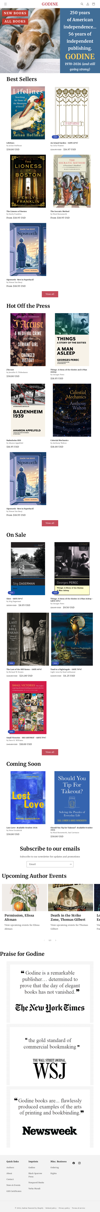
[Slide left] (44, 940)
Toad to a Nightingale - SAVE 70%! (66, 669)
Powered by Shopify (35, 1208)
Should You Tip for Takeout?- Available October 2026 (72, 829)
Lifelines (10, 143)
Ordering (55, 1167)
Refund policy (51, 1208)
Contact (10, 1179)
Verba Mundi (34, 1188)
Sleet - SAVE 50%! (15, 599)
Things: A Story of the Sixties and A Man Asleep (69, 371)
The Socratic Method (60, 211)
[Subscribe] (70, 864)
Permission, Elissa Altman (19, 917)
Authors (10, 1167)
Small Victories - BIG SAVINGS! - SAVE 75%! (26, 738)
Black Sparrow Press (35, 1175)
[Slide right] (56, 940)
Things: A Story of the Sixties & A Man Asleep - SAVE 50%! (72, 600)
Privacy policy (64, 1208)
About (9, 1173)
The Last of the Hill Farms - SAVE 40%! (24, 669)
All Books (15, 21)
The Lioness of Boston (17, 211)
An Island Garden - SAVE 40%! (64, 143)
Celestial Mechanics (59, 440)
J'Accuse (10, 370)
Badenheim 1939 (14, 440)
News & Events (13, 1185)
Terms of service (78, 1208)
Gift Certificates (14, 1191)
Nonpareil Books (36, 1182)
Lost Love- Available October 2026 (22, 828)
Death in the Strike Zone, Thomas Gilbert (68, 917)
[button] (5, 4)
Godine (32, 1167)
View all (50, 294)
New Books (15, 13)
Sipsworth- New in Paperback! (20, 280)
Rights (54, 1173)
